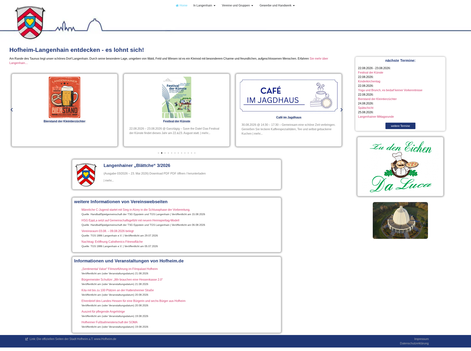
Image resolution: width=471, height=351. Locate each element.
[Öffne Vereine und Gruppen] (252, 5)
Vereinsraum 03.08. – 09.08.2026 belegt (108, 231)
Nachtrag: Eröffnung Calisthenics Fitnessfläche (112, 241)
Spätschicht (365, 107)
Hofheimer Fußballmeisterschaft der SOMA (110, 322)
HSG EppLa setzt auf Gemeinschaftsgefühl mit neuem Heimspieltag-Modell (130, 220)
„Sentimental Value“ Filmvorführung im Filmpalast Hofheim (120, 268)
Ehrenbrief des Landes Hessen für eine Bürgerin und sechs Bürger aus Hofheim (133, 300)
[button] (11, 110)
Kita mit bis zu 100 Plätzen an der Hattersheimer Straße (118, 290)
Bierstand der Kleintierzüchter (377, 99)
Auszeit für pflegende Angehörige (103, 311)
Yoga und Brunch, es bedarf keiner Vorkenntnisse (390, 90)
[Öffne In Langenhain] (214, 5)
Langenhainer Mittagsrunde (376, 116)
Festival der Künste (370, 72)
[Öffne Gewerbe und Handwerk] (293, 5)
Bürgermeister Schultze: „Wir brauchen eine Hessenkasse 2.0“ (122, 279)
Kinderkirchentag (369, 81)
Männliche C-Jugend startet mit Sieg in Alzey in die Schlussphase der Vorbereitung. (136, 209)
